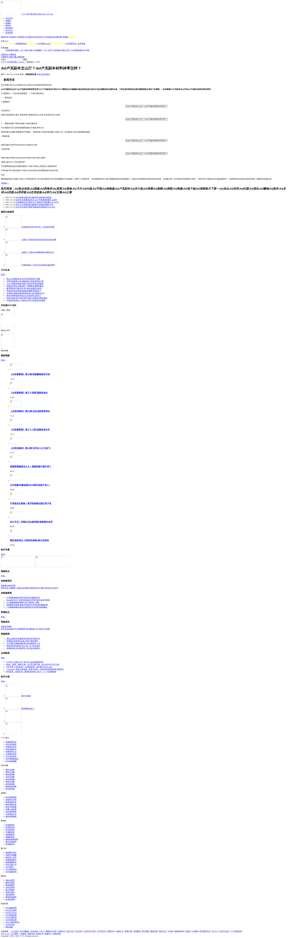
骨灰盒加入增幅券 (8, 588)
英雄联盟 (137, 931)
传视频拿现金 (20, 44)
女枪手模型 (10, 887)
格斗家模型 (10, 890)
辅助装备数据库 (11, 839)
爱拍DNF (111, 931)
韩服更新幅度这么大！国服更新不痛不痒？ (30, 466)
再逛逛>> (5, 183)
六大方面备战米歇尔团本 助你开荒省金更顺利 (25, 284)
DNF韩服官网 (11, 915)
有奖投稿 (9, 33)
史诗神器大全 (10, 814)
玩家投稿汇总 (10, 752)
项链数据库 (10, 834)
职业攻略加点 (10, 749)
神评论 (47, 74)
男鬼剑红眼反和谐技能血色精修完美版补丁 (24, 291)
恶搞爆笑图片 (10, 860)
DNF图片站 (30, 37)
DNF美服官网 (11, 920)
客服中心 (48, 934)
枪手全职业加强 (7, 629)
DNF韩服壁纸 (11, 872)
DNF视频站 (24, 931)
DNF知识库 (10, 925)
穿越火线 (128, 931)
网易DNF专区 (51, 931)
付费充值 (12, 54)
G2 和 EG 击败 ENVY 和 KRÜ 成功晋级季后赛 (24, 662)
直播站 (65, 37)
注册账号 (4, 57)
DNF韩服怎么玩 (43, 44)
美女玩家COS (10, 865)
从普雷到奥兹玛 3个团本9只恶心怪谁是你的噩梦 (26, 300)
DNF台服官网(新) (12, 922)
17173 (3, 62)
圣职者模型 (10, 895)
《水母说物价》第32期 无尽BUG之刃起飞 (30, 448)
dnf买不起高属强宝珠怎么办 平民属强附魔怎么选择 (36, 200)
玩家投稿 (20, 37)
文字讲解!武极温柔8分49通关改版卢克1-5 (30, 485)
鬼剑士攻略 (10, 770)
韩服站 (8, 23)
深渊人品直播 (10, 809)
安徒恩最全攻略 (11, 50)
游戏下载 (12, 57)
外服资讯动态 (10, 747)
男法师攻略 (10, 789)
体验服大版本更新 (8, 586)
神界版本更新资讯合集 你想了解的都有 (22, 641)
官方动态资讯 (10, 756)
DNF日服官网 (11, 917)
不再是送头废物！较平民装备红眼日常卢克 (30, 503)
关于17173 (5, 934)
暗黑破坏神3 (179, 931)
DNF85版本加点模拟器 (52, 37)
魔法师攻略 (10, 774)
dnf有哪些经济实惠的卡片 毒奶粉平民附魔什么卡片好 (37, 202)
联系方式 (39, 934)
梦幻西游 (145, 931)
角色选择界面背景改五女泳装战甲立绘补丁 (24, 296)
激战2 (188, 931)
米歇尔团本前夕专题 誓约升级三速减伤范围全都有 (27, 298)
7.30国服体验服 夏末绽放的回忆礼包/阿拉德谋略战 (27, 607)
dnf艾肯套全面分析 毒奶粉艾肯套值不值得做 (33, 197)
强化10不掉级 (44, 629)
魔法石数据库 (10, 842)
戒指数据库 (10, 837)
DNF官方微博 (11, 910)
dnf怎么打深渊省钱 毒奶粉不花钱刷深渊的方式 (34, 205)
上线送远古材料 (22, 588)
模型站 (8, 26)
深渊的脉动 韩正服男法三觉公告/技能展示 (23, 648)
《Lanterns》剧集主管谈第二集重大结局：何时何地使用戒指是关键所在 (35, 669)
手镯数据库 (10, 832)
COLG (41, 931)
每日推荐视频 (10, 797)
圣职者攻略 (10, 784)
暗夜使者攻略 (10, 786)
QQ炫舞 (195, 931)
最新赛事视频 (10, 816)
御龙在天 (162, 931)
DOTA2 (215, 931)
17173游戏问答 (236, 931)
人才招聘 (14, 934)
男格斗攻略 (10, 782)
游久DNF (70, 931)
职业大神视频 (10, 807)
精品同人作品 (10, 857)
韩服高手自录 (10, 800)
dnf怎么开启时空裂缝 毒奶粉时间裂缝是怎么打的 (35, 207)
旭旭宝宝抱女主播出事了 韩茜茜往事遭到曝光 (25, 286)
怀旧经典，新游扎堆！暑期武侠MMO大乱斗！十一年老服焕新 (31, 672)
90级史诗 (72, 37)
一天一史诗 (47, 50)
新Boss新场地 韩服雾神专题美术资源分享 (23, 639)
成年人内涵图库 (35, 50)
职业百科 (9, 28)
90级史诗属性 (6, 626)
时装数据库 (10, 844)
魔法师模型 (10, 885)
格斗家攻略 (10, 779)
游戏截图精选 (10, 862)
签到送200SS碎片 (51, 588)
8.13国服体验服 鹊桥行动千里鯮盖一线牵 (23, 602)
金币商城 (81, 44)
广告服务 (22, 934)
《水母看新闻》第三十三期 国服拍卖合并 (30, 429)
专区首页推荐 (10, 744)
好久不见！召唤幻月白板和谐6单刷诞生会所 (31, 522)
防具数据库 (10, 827)
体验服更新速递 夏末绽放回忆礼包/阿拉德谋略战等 (27, 605)
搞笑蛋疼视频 (10, 812)
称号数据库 (10, 830)
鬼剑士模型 (10, 880)
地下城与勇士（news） (16, 62)
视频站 (8, 21)
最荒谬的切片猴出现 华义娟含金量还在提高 (24, 288)
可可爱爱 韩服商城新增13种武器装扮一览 (23, 643)
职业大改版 (10, 44)
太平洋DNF (101, 931)
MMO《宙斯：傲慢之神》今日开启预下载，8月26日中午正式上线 (32, 664)
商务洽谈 (31, 934)
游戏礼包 (4, 54)
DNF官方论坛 (11, 913)
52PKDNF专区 (90, 931)
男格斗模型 (10, 892)
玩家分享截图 (10, 855)
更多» (3, 275)
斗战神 (170, 931)
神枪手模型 (10, 883)
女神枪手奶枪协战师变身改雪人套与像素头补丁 (26, 293)
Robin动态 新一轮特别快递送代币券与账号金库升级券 (28, 600)
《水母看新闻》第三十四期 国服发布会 (29, 392)
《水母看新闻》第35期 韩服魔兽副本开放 (30, 374)
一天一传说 (23, 50)
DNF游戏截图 (11, 761)
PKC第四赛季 (19, 629)
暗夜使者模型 (10, 897)
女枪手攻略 (10, 777)
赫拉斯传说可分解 (36, 588)
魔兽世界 (154, 931)
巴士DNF (79, 931)
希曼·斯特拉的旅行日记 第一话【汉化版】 (24, 646)
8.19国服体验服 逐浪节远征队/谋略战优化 (23, 598)
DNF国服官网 (11, 908)
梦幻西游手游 (204, 931)
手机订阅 (40, 74)
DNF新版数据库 (11, 759)
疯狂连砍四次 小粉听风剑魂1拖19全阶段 (29, 540)
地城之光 (119, 931)
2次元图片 (9, 867)
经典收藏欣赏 (10, 802)
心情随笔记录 (10, 754)
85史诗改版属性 (57, 44)
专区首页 (9, 18)
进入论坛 (9, 30)
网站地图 (9, 927)
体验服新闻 (31, 44)
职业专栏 (39, 37)
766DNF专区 (224, 931)
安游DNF (61, 931)
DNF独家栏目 (71, 44)
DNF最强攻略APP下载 (80, 50)
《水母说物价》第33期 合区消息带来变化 (30, 411)
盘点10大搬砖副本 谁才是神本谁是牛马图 (23, 279)
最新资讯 (4, 37)
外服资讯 (12, 37)
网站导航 (57, 934)
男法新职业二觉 (32, 629)
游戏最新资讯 (10, 742)
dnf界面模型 (10, 899)
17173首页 (15, 931)
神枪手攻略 (10, 772)
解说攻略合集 (10, 804)
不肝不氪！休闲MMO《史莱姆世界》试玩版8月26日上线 (29, 667)
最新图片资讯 (10, 853)
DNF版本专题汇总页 (61, 50)
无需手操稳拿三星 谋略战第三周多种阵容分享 (25, 281)
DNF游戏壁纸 (11, 869)
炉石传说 (34, 931)
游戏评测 (20, 57)
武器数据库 (10, 825)
